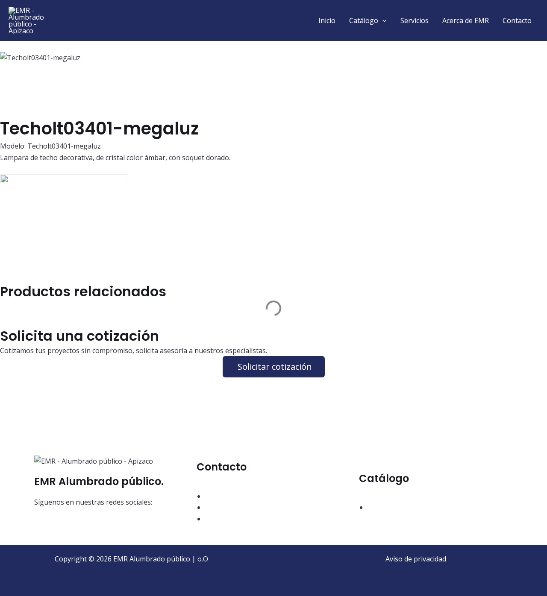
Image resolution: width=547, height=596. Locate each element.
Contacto (517, 20)
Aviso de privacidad (415, 559)
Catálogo (363, 20)
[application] (382, 20)
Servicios (414, 20)
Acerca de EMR (465, 20)
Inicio (326, 20)
